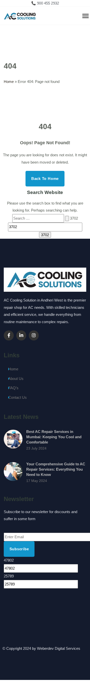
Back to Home (45, 178)
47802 (9, 560)
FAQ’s (13, 388)
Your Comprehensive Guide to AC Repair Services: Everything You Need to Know (55, 469)
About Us (16, 378)
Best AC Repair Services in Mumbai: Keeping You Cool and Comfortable (54, 436)
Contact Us (17, 397)
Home (9, 81)
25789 (9, 576)
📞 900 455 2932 (45, 3)
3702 (74, 218)
